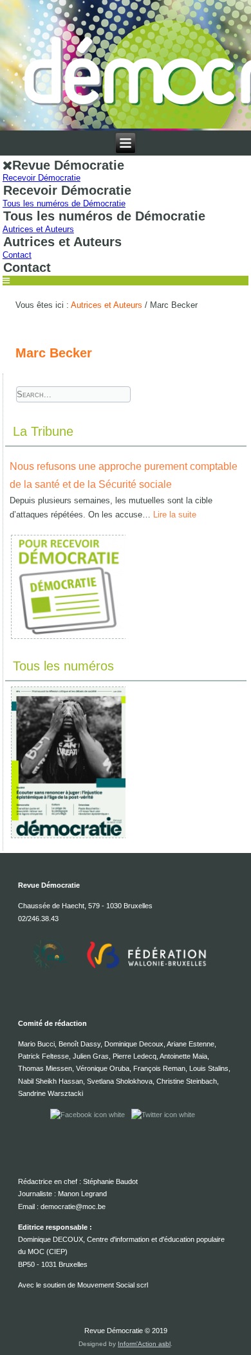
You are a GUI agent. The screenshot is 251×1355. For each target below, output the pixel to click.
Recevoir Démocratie (41, 178)
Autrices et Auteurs (38, 229)
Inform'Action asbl (144, 1343)
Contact (17, 255)
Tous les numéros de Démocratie (64, 203)
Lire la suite (174, 514)
